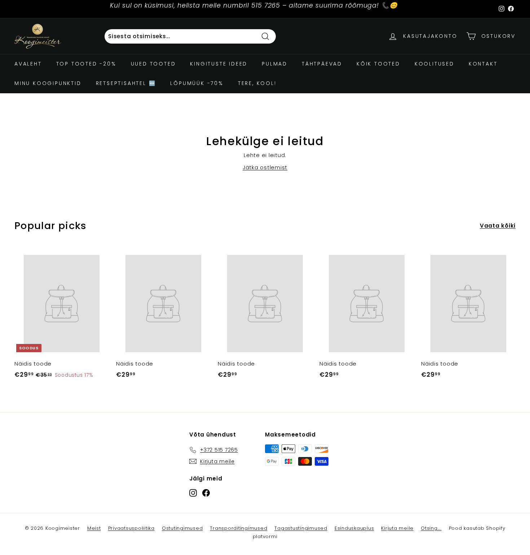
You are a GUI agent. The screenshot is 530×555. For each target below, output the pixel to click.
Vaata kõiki (498, 225)
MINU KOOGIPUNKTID (47, 83)
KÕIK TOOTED (378, 63)
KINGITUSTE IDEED (218, 63)
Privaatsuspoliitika (131, 528)
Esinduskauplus (354, 528)
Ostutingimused (182, 528)
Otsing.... (431, 528)
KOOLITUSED (434, 63)
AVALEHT (28, 63)
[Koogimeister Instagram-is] (193, 492)
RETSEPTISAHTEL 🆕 (126, 83)
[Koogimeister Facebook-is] (206, 492)
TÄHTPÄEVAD (322, 63)
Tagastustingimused (300, 528)
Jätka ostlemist (265, 167)
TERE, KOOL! (257, 83)
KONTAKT (483, 63)
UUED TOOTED (153, 63)
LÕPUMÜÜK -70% (196, 83)
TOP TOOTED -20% (86, 63)
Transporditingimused (238, 528)
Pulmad (274, 63)
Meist (94, 528)
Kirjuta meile (397, 528)
